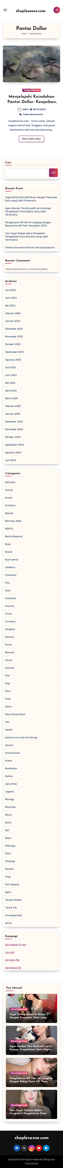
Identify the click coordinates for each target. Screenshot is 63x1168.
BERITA (9, 528)
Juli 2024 (10, 460)
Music (8, 822)
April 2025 (11, 390)
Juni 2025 (11, 375)
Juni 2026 (11, 297)
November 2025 (14, 336)
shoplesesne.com (30, 11)
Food (8, 698)
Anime (8, 497)
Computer (10, 598)
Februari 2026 (13, 313)
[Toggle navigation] (5, 10)
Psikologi (10, 861)
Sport (8, 892)
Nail (7, 830)
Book (8, 544)
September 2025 (14, 352)
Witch (8, 923)
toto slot (10, 952)
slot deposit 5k (13, 967)
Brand (8, 552)
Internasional (12, 753)
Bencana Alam (13, 521)
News (8, 838)
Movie (8, 814)
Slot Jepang (12, 884)
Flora (8, 691)
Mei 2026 (10, 305)
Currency (10, 621)
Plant (8, 853)
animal (9, 490)
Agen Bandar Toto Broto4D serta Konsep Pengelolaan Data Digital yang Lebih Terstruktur (28, 211)
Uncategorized (13, 915)
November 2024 (14, 429)
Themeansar (31, 1163)
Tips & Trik (11, 907)
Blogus (48, 1159)
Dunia (8, 644)
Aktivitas (10, 482)
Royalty (9, 869)
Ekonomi (10, 652)
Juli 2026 (10, 290)
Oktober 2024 (13, 437)
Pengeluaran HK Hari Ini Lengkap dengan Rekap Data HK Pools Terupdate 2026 (28, 224)
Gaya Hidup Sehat (15, 714)
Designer (10, 629)
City (7, 582)
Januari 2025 (12, 413)
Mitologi (9, 799)
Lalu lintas (11, 784)
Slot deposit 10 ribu (15, 944)
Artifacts (10, 505)
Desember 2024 (14, 421)
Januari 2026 (12, 321)
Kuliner (9, 776)
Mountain (10, 807)
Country (9, 606)
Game (8, 706)
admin (25, 109)
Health (9, 729)
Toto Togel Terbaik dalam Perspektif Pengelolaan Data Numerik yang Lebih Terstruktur (26, 236)
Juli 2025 (10, 367)
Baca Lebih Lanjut (31, 139)
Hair (7, 722)
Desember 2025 (14, 328)
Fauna (8, 660)
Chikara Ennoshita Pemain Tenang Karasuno (30, 247)
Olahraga (10, 845)
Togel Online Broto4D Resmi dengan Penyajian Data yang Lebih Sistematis (31, 199)
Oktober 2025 (12, 344)
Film (7, 675)
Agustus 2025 (13, 359)
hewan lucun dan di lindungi (21, 737)
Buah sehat (11, 559)
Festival (9, 668)
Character (11, 575)
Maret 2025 (11, 398)
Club (7, 590)
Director (9, 637)
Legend (9, 791)
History (9, 745)
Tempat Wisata (31, 90)
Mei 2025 (10, 383)
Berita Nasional (13, 536)
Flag (7, 683)
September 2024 (14, 444)
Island (8, 760)
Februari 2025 (13, 406)
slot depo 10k (12, 960)
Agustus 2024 (13, 452)
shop (8, 876)
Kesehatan (11, 768)
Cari (8, 162)
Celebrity (10, 567)
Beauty (9, 513)
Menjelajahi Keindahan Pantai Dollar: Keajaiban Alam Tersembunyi (31, 102)
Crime (8, 613)
